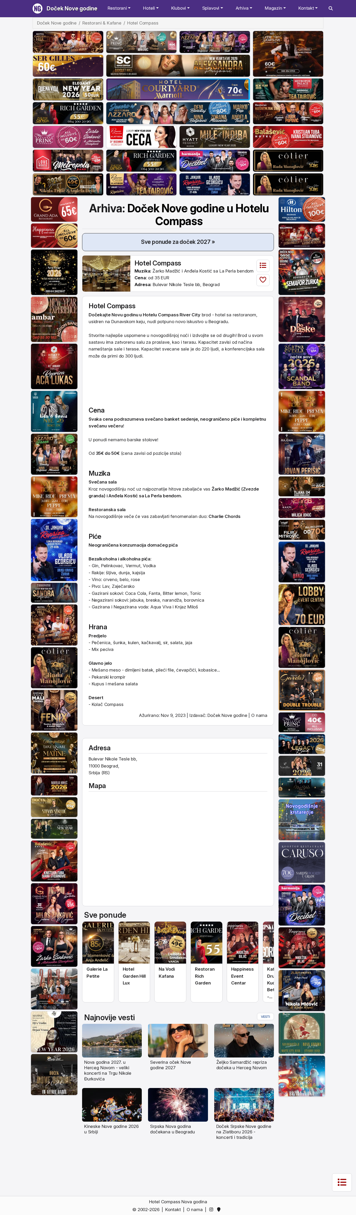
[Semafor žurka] (301, 271)
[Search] (330, 8)
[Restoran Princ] (68, 136)
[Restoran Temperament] (301, 787)
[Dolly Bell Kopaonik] (54, 988)
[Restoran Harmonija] (214, 160)
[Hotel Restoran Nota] (54, 785)
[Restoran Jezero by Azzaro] (178, 113)
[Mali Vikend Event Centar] (54, 710)
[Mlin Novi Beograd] (288, 53)
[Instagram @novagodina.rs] (212, 1209)
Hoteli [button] (149, 8)
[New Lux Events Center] (301, 507)
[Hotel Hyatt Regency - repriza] (54, 366)
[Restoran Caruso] (301, 862)
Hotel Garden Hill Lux (134, 976)
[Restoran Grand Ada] (54, 209)
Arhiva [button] (242, 8)
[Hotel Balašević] (288, 136)
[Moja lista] (262, 266)
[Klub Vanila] (301, 765)
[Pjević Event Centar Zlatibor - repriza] (141, 184)
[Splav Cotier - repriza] (288, 160)
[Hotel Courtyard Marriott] (178, 89)
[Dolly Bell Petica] (301, 1075)
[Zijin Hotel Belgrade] (301, 990)
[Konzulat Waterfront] (301, 743)
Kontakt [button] (306, 8)
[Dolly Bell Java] (301, 1033)
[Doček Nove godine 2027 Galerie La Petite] (98, 943)
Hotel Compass (157, 263)
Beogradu (218, 321)
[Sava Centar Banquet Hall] (178, 65)
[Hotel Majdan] (301, 453)
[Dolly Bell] (54, 1074)
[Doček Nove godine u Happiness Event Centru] (243, 943)
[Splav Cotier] (68, 184)
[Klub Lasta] (54, 496)
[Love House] (68, 160)
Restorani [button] (117, 8)
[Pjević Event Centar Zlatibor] (141, 136)
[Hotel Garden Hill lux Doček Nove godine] (134, 943)
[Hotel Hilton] (301, 209)
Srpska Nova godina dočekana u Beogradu (172, 1129)
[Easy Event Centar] (54, 806)
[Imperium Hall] (301, 319)
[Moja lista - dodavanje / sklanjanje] (262, 280)
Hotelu (150, 314)
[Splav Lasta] (54, 411)
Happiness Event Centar (242, 976)
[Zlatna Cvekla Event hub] (301, 366)
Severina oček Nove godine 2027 (170, 1065)
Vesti (265, 1016)
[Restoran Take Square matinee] (54, 752)
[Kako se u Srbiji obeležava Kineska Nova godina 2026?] (112, 1104)
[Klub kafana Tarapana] (54, 592)
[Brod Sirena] (301, 819)
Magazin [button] (273, 8)
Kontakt (173, 1209)
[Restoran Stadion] (301, 529)
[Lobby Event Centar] (301, 604)
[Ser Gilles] (68, 65)
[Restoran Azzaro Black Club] (214, 41)
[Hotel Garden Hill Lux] (54, 624)
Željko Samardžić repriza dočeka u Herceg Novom (241, 1065)
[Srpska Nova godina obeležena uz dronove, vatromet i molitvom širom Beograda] (178, 1104)
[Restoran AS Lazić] (301, 485)
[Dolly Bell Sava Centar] (54, 1031)
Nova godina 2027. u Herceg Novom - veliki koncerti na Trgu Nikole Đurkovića (107, 1070)
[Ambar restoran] (54, 319)
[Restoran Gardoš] (301, 689)
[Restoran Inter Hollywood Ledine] (301, 235)
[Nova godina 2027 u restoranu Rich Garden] (206, 943)
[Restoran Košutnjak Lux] (288, 113)
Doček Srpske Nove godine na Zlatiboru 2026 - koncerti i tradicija (243, 1132)
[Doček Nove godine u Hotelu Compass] (106, 273)
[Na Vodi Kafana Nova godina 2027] (170, 943)
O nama (259, 715)
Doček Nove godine (72, 8)
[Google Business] (220, 1209)
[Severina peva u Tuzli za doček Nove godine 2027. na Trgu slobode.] (178, 1040)
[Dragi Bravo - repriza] (214, 184)
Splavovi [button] (210, 8)
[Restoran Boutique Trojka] (54, 828)
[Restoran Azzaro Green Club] (54, 453)
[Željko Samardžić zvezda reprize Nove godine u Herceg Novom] (244, 1040)
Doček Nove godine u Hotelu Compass (198, 215)
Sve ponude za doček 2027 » (178, 241)
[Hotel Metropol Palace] (288, 89)
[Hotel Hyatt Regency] (214, 136)
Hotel (97, 306)
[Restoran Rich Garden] (68, 113)
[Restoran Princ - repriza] (141, 41)
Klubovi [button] (178, 8)
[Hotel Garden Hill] (68, 41)
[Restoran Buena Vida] (68, 89)
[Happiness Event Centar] (54, 235)
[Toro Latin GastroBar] (54, 271)
